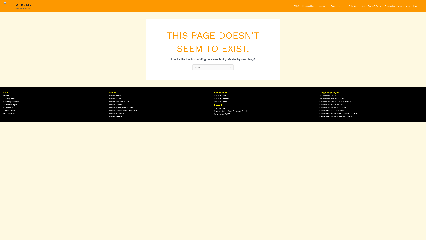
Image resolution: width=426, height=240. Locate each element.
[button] (326, 6)
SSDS (296, 6)
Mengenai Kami (308, 6)
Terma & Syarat (374, 6)
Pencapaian (390, 6)
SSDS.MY (23, 5)
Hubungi (416, 6)
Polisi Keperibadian (357, 6)
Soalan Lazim (404, 6)
